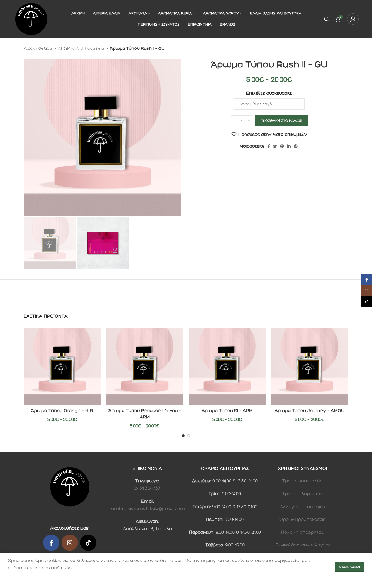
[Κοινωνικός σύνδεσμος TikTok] (88, 543)
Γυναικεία (95, 48)
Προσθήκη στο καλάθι (281, 121)
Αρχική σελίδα (38, 48)
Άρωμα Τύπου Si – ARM (227, 410)
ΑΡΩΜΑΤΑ (69, 48)
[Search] (326, 19)
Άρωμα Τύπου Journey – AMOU (310, 410)
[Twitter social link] (275, 146)
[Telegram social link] (295, 146)
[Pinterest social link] (282, 146)
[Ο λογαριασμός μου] (352, 19)
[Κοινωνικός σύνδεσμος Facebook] (269, 146)
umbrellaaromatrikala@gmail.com (148, 508)
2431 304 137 (147, 488)
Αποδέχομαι (349, 567)
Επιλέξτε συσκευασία (268, 93)
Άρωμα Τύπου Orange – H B (62, 410)
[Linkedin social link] (289, 146)
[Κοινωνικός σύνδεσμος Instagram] (70, 543)
